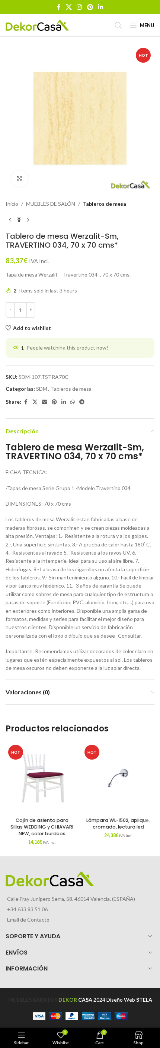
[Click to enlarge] (19, 178)
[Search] (118, 25)
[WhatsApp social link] (72, 402)
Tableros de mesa (104, 204)
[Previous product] (10, 219)
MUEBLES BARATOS (32, 999)
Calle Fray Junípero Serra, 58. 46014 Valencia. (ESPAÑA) (71, 899)
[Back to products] (19, 219)
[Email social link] (44, 402)
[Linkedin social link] (100, 7)
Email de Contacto (28, 919)
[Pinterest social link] (89, 7)
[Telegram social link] (82, 402)
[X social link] (68, 7)
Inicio (12, 204)
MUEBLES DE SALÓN (50, 204)
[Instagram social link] (79, 7)
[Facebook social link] (58, 7)
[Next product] (27, 219)
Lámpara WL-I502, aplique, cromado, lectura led (118, 823)
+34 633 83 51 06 (27, 909)
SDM (41, 389)
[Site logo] (37, 25)
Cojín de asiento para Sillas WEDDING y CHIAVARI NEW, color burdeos (41, 826)
